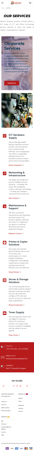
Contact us (12, 83)
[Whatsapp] (3, 386)
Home (3, 8)
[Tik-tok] (20, 386)
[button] (2, 3)
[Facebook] (14, 386)
